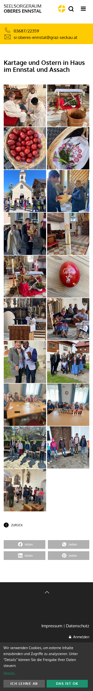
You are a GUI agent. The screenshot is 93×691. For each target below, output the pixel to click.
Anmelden (80, 637)
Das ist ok (67, 683)
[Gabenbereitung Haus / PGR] (25, 319)
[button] (24, 544)
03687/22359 (26, 30)
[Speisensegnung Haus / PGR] (25, 148)
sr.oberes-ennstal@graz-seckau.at (45, 37)
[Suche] (71, 9)
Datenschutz (77, 625)
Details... (10, 673)
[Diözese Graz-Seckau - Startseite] (61, 8)
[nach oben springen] (46, 593)
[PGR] (68, 105)
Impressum (51, 625)
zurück (17, 525)
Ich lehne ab (24, 683)
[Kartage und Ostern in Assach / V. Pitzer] (25, 405)
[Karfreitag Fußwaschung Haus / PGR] (25, 105)
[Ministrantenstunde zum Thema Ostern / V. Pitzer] (68, 405)
